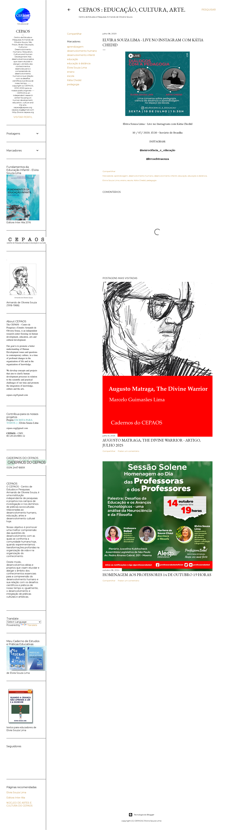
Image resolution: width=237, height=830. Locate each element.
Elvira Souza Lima (77, 67)
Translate (32, 625)
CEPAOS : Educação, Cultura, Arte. (132, 9)
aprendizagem (75, 46)
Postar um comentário (128, 451)
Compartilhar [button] (74, 33)
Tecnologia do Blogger (144, 814)
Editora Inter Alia (15, 797)
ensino (70, 71)
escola (70, 76)
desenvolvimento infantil (81, 55)
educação (72, 59)
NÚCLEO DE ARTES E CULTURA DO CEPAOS (19, 804)
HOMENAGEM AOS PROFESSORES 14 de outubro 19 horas (157, 574)
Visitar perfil (23, 117)
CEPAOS (23, 31)
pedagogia (73, 84)
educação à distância (78, 63)
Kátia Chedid (74, 80)
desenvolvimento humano (82, 50)
